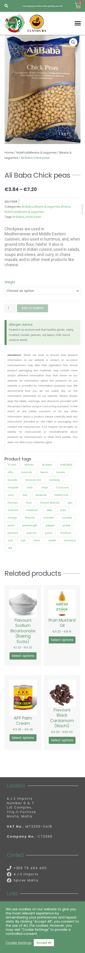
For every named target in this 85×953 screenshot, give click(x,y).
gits (70, 502)
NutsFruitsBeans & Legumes (36, 152)
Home (9, 152)
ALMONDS (66, 465)
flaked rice (61, 495)
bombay (54, 480)
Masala (30, 517)
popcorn (32, 533)
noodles (67, 517)
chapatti (13, 487)
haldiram (32, 510)
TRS (10, 548)
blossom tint (33, 480)
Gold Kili (13, 510)
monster (48, 517)
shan (37, 540)
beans (44, 472)
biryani (60, 472)
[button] (6, 6)
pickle (66, 525)
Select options (23, 656)
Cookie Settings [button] (19, 943)
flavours (13, 502)
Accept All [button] (43, 943)
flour (29, 502)
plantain (13, 533)
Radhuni (66, 533)
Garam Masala (50, 502)
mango (12, 517)
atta (10, 472)
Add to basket (33, 308)
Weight (10, 282)
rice (10, 540)
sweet (52, 540)
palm (11, 525)
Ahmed (29, 465)
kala (63, 510)
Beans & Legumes (47, 206)
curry (11, 495)
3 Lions (12, 465)
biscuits (12, 480)
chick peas (33, 217)
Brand (65, 206)
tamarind (70, 540)
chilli (30, 487)
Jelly (49, 510)
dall (24, 495)
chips (44, 487)
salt (23, 540)
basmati (26, 472)
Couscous (62, 487)
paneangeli (29, 525)
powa (48, 533)
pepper (50, 525)
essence (41, 495)
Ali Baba (27, 206)
